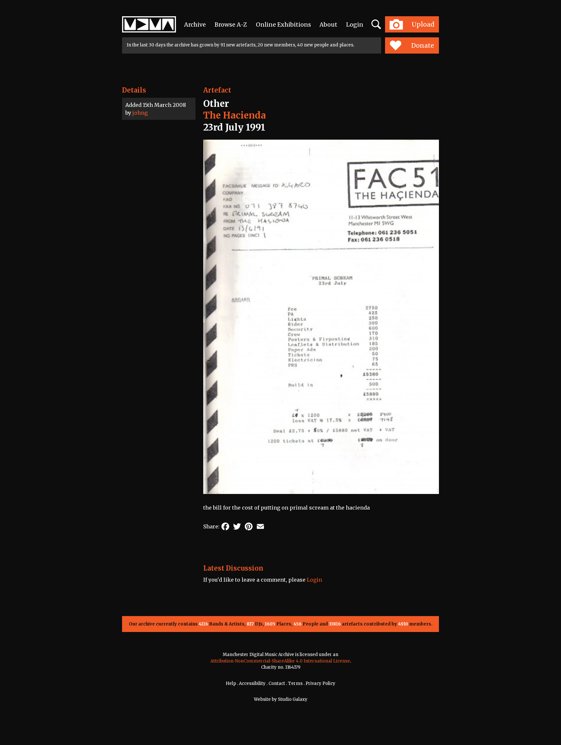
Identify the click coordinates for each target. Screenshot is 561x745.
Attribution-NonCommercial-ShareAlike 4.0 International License (280, 661)
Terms (295, 683)
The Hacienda (234, 115)
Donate (422, 45)
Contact (276, 683)
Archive (195, 24)
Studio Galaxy (292, 699)
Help (231, 683)
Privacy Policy (320, 683)
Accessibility (252, 683)
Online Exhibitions (283, 24)
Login (354, 24)
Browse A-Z (231, 24)
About (328, 24)
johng (140, 112)
